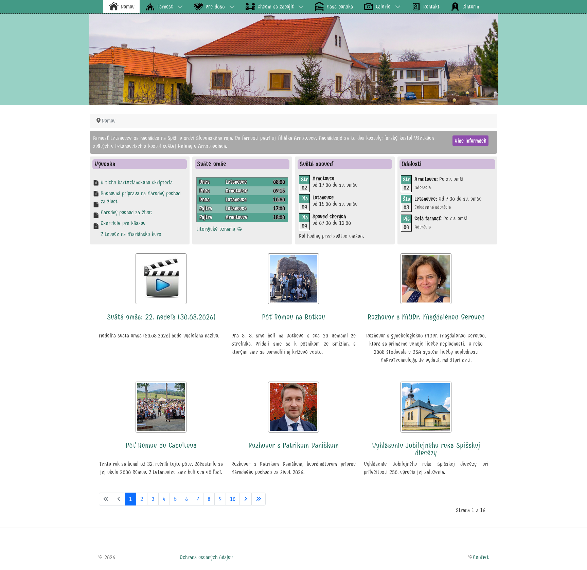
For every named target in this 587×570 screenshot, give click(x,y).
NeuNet (481, 557)
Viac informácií (470, 140)
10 (232, 499)
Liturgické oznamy (219, 229)
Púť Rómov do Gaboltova (161, 445)
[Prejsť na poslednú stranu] (258, 499)
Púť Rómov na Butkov (293, 317)
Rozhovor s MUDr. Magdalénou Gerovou (426, 317)
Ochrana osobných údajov (206, 557)
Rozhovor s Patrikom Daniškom (293, 445)
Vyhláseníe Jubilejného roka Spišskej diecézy (426, 449)
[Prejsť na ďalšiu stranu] (245, 499)
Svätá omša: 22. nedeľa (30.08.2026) (161, 317)
